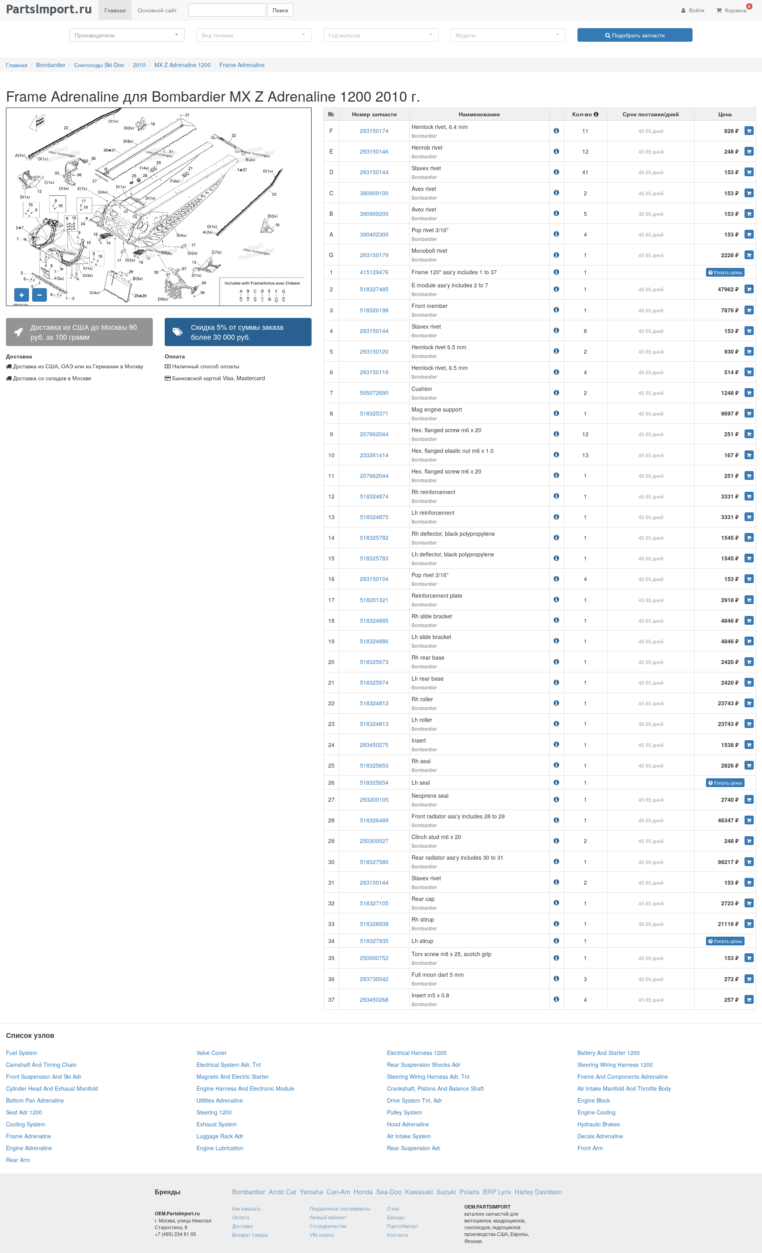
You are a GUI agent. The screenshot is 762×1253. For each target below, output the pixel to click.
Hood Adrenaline (408, 1124)
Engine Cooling (596, 1112)
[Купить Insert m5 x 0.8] (749, 999)
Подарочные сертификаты (340, 1208)
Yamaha (311, 1192)
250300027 (374, 841)
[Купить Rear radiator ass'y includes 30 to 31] (749, 861)
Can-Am (338, 1192)
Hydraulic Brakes (598, 1124)
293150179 (374, 255)
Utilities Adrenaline (219, 1100)
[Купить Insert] (749, 744)
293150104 (374, 579)
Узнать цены (727, 272)
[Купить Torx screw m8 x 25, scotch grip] (749, 957)
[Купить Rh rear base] (749, 661)
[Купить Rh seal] (749, 765)
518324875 (374, 517)
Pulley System (404, 1112)
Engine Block (593, 1100)
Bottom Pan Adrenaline (35, 1100)
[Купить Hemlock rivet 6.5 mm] (749, 351)
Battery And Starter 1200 (608, 1053)
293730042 (374, 979)
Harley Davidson (538, 1192)
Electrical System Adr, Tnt (228, 1064)
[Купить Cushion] (749, 392)
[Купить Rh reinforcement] (749, 496)
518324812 (374, 703)
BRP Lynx (497, 1192)
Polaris (469, 1192)
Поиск (280, 10)
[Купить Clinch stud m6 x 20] (749, 840)
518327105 (374, 903)
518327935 (374, 941)
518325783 (374, 558)
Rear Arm (18, 1160)
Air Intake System (409, 1136)
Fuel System (21, 1053)
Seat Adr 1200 (24, 1112)
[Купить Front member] (749, 310)
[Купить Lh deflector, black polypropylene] (749, 558)
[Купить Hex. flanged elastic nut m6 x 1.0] (749, 454)
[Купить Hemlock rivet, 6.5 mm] (749, 372)
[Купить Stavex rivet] (749, 171)
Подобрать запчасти (637, 35)
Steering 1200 (214, 1112)
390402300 (374, 234)
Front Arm (590, 1148)
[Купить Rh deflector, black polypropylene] (749, 537)
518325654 (374, 782)
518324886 (374, 641)
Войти (695, 10)
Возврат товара (250, 1234)
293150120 (374, 351)
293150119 (374, 372)
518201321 (374, 600)
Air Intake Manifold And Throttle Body (624, 1088)
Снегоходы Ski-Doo (99, 65)
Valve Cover (211, 1053)
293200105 (374, 799)
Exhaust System (216, 1124)
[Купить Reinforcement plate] (749, 599)
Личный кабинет (328, 1217)
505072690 (374, 392)
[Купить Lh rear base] (749, 682)
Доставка (242, 1225)
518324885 (374, 620)
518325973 (374, 662)
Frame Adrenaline (242, 65)
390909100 (374, 193)
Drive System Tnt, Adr (414, 1100)
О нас (393, 1208)
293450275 (374, 745)
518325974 (374, 682)
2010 (139, 65)
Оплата (240, 1217)
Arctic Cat (282, 1192)
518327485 (374, 289)
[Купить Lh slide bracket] (749, 641)
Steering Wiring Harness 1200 (615, 1064)
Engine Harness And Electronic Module (245, 1088)
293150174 (374, 131)
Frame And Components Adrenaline (622, 1076)
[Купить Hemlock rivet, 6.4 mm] (749, 130)
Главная (115, 10)
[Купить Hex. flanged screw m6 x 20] (749, 433)
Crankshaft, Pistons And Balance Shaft (435, 1088)
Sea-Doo (389, 1192)
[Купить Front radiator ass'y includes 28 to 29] (749, 820)
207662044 (374, 434)
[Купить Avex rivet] (749, 193)
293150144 (374, 172)
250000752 (374, 958)
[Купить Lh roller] (749, 723)
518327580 (374, 862)
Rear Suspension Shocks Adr (423, 1064)
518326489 (374, 820)
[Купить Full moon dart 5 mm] (749, 978)
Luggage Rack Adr (219, 1136)
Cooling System (25, 1124)
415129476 (374, 272)
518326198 (374, 310)
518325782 (374, 537)
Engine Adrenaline (29, 1148)
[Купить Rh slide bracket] (749, 620)
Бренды (396, 1217)
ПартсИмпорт (402, 1225)
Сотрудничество (328, 1225)
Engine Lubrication (219, 1148)
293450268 (374, 999)
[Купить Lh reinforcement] (749, 516)
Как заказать (246, 1208)
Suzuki (446, 1192)
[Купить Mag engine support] (749, 413)
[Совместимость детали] (556, 130)
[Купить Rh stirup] (749, 923)
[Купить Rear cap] (749, 903)
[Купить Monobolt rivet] (749, 254)
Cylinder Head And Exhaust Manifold (52, 1088)
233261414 (374, 455)
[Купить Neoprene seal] (749, 799)
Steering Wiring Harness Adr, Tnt (428, 1076)
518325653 (374, 765)
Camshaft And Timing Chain (41, 1064)
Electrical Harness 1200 (416, 1053)
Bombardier (50, 65)
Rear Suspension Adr (414, 1148)
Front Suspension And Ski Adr (43, 1076)
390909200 (374, 213)
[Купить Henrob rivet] (749, 151)
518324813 (374, 724)
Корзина (737, 9)
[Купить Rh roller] (749, 703)
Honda (363, 1192)
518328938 (374, 924)
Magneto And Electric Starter (232, 1076)
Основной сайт (157, 10)
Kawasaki (419, 1192)
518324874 (374, 496)
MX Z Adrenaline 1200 (182, 65)
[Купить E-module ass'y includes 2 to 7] (749, 289)
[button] (127, 35)
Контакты (397, 1234)
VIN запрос (322, 1234)
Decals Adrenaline (600, 1136)
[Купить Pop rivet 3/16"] (749, 234)
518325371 (374, 413)
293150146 (374, 151)
